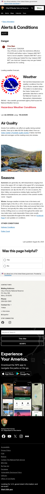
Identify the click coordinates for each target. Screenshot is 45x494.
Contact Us (5, 305)
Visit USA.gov (7, 489)
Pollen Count (5, 231)
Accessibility (5, 447)
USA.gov (4, 475)
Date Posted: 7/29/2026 (15, 48)
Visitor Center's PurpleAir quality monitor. (15, 133)
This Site (22, 339)
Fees (24, 13)
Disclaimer (4, 469)
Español (5, 314)
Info (2, 13)
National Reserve (17, 8)
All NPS (22, 344)
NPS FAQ (4, 463)
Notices (3, 457)
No (8, 266)
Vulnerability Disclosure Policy (11, 472)
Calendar (18, 13)
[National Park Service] (2, 8)
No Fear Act (5, 466)
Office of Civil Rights (8, 479)
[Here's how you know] (22, 2)
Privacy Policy (6, 450)
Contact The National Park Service (13, 460)
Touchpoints (7, 275)
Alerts (7, 13)
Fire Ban (11, 46)
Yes (8, 260)
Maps (12, 13)
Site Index (6, 311)
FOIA (2, 453)
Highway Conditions (8, 227)
